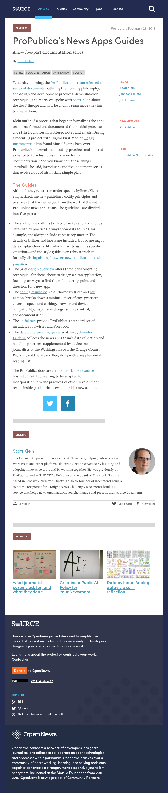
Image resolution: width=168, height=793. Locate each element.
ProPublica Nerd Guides (136, 155)
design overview (41, 269)
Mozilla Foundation (71, 772)
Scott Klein (26, 60)
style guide (28, 223)
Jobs (99, 8)
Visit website (148, 503)
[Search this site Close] (152, 9)
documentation (39, 72)
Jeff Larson (127, 99)
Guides (62, 8)
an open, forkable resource (73, 370)
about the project (44, 654)
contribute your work (79, 654)
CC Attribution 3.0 (42, 681)
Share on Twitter (50, 403)
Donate (118, 8)
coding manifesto (33, 292)
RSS (21, 702)
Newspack (24, 503)
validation (62, 72)
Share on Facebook (68, 403)
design (79, 72)
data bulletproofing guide (40, 332)
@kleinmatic (125, 503)
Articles (43, 8)
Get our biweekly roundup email (40, 714)
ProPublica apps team (68, 82)
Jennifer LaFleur (130, 93)
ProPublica (127, 127)
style (19, 72)
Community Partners (83, 777)
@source (24, 708)
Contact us (20, 659)
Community (81, 8)
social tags (28, 320)
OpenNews (20, 747)
